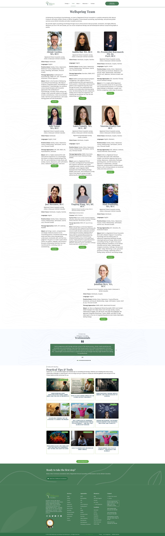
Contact (92, 3)
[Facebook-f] (58, 519)
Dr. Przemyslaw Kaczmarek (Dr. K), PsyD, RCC (110, 53)
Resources (85, 3)
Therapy (66, 3)
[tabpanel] (82, 350)
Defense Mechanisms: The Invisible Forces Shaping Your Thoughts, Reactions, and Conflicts (106, 425)
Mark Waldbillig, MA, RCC (110, 205)
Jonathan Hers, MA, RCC (103, 285)
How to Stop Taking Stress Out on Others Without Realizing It (82, 399)
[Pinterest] (61, 519)
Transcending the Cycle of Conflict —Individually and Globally (107, 453)
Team (73, 3)
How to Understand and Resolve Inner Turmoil (82, 452)
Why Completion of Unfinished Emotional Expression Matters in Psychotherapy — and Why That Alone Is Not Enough (82, 426)
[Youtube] (55, 519)
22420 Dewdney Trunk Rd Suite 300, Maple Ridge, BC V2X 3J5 (113, 521)
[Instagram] (47, 519)
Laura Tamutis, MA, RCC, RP (82, 127)
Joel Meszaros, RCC (54, 204)
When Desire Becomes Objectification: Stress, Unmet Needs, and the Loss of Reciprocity (58, 398)
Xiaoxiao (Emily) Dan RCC (110, 127)
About (78, 3)
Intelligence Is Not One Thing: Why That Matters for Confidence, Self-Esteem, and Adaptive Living (58, 451)
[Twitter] (52, 519)
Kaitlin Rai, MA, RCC (82, 51)
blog (54, 375)
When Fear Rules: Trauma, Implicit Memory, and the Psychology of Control (107, 398)
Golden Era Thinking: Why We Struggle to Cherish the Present (58, 422)
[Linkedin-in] (50, 519)
